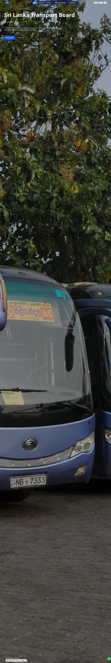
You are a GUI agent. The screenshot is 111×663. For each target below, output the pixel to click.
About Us (41, 3)
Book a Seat (9, 37)
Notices (48, 3)
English (96, 2)
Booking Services (60, 3)
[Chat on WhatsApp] (109, 658)
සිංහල (101, 2)
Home (35, 3)
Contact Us (72, 3)
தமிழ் (105, 2)
